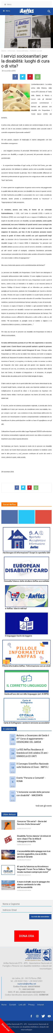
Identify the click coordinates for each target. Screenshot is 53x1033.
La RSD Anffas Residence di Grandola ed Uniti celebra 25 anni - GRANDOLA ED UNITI (32, 752)
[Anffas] (38, 954)
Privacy (31, 1004)
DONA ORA (26, 936)
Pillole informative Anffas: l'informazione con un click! (26, 666)
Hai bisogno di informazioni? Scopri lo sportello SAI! (26, 553)
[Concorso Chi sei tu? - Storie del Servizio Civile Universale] (8, 825)
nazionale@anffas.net (26, 983)
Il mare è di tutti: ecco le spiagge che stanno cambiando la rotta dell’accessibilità (33, 884)
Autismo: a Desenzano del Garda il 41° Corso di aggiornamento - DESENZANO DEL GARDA (32, 738)
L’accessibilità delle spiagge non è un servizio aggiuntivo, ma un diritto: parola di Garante (33, 854)
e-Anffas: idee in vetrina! (16, 608)
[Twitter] (43, 1016)
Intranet (40, 1004)
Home (4, 1004)
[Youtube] (49, 1016)
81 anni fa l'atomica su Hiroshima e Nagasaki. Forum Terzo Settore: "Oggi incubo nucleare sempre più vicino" (34, 869)
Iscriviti (43, 511)
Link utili (22, 1004)
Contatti (12, 1004)
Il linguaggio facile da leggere (18, 636)
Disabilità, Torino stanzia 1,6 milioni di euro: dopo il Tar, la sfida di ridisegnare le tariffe (34, 839)
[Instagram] (37, 1016)
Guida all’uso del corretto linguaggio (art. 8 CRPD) (26, 694)
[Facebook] (31, 1016)
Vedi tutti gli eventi (44, 805)
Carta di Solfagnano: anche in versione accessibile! (26, 723)
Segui (9, 511)
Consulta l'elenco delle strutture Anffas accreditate (26, 581)
